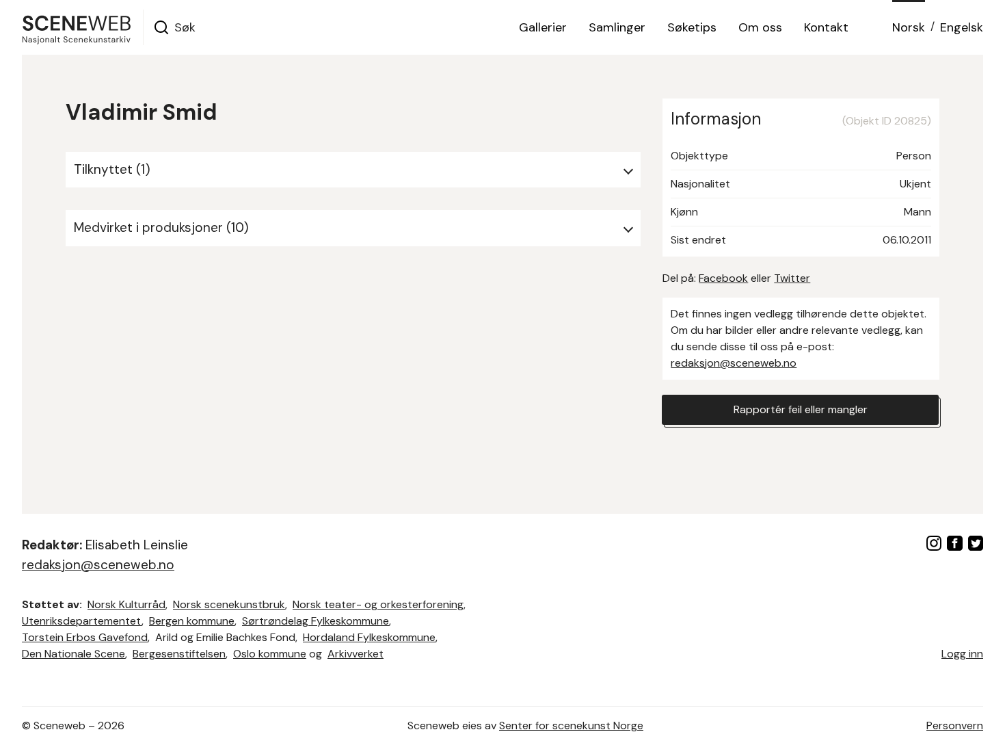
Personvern (954, 725)
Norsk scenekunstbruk (229, 604)
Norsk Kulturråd (126, 604)
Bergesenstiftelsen (179, 653)
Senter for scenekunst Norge (571, 725)
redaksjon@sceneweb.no (733, 363)
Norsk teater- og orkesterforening (378, 604)
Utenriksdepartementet (82, 621)
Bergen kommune (191, 621)
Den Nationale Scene (73, 653)
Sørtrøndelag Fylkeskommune (315, 621)
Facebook (723, 278)
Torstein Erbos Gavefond (85, 637)
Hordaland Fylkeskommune (369, 637)
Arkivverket (355, 653)
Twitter (792, 278)
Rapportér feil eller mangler (801, 409)
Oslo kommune (269, 653)
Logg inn (962, 653)
